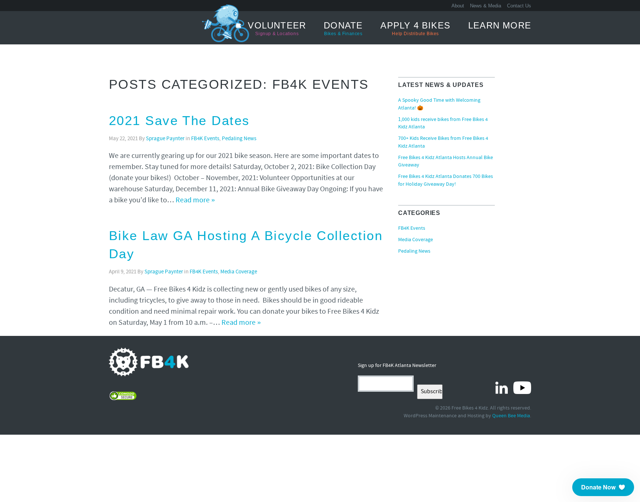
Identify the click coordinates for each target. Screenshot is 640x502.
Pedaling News (239, 139)
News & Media (485, 6)
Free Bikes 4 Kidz (136, 27)
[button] (603, 487)
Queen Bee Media (511, 416)
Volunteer (277, 28)
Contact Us (519, 6)
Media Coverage (238, 272)
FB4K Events (205, 139)
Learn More (499, 25)
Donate (343, 28)
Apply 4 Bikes (415, 28)
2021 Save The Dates (179, 120)
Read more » (195, 200)
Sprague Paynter (165, 139)
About (457, 6)
